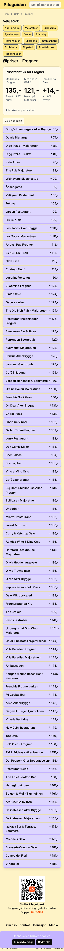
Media (53, 925)
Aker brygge (12, 27)
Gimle (27, 34)
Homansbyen (12, 40)
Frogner (28, 13)
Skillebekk (11, 47)
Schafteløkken (46, 47)
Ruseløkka (50, 27)
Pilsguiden (15, 4)
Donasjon (39, 925)
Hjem (6, 13)
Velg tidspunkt (13, 120)
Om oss (11, 925)
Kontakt (25, 925)
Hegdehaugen (13, 53)
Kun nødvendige (23, 941)
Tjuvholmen (11, 34)
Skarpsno (31, 40)
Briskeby (41, 34)
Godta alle (44, 941)
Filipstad (28, 47)
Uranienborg (49, 40)
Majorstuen (31, 27)
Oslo (16, 13)
